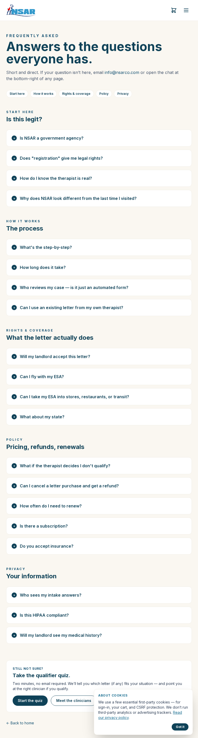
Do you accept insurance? (43, 546)
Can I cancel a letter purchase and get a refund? (66, 485)
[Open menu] (186, 10)
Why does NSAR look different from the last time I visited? (75, 198)
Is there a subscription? (40, 526)
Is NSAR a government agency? (48, 138)
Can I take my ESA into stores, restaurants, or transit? (71, 396)
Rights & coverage (76, 94)
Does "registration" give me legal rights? (58, 158)
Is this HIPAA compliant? (41, 615)
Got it (180, 727)
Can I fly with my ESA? (38, 376)
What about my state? (39, 416)
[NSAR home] (21, 10)
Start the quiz (30, 700)
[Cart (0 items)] (173, 10)
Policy (104, 94)
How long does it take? (39, 267)
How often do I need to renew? (47, 505)
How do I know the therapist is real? (52, 178)
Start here (17, 94)
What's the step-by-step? (42, 247)
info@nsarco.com (122, 72)
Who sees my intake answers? (47, 595)
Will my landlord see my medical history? (57, 635)
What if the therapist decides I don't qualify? (62, 465)
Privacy (123, 94)
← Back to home (20, 723)
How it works (43, 94)
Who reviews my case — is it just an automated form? (71, 287)
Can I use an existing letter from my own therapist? (68, 307)
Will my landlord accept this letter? (51, 356)
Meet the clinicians (73, 700)
